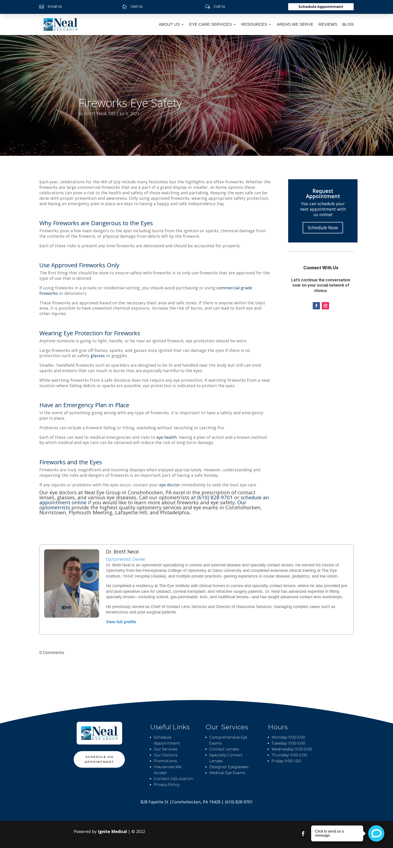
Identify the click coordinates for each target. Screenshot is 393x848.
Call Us (219, 6)
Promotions (165, 761)
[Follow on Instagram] (325, 305)
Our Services (165, 749)
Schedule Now (323, 228)
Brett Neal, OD (99, 113)
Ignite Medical (112, 831)
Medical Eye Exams (227, 773)
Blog (348, 24)
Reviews (327, 24)
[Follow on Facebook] (316, 305)
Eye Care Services (210, 24)
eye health (166, 437)
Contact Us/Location (173, 779)
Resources (254, 24)
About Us (169, 24)
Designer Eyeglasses (228, 767)
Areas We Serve (295, 24)
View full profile (121, 622)
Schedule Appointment (320, 6)
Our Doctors (165, 755)
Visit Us (137, 6)
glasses (98, 355)
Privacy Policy (166, 784)
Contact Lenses (224, 749)
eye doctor (169, 484)
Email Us (55, 6)
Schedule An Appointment (99, 759)
